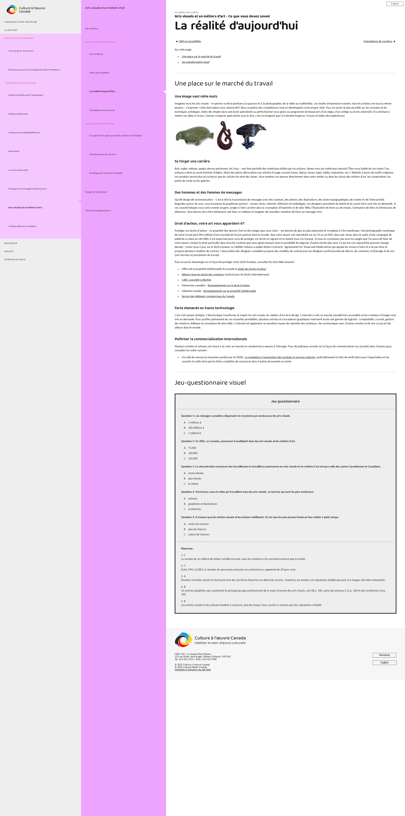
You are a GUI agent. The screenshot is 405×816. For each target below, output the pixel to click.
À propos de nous (14, 259)
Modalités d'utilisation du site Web (193, 670)
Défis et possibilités (99, 73)
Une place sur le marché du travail (201, 56)
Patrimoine (13, 151)
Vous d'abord (96, 54)
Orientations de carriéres (102, 110)
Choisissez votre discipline (20, 22)
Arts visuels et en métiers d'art (25, 208)
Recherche (10, 243)
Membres (384, 655)
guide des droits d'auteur (252, 269)
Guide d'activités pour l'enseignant (25, 95)
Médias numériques (18, 114)
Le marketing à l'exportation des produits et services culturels (280, 357)
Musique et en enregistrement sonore (27, 189)
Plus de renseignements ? (98, 211)
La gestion (10, 30)
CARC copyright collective (196, 280)
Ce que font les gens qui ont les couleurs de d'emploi (115, 136)
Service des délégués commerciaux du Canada (208, 296)
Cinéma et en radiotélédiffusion (24, 133)
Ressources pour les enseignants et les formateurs (34, 70)
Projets (9, 251)
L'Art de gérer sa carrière (21, 51)
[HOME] (40, 11)
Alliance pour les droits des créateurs (203, 274)
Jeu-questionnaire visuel (195, 62)
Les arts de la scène (18, 170)
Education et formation (18, 38)
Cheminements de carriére (102, 154)
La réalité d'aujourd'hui (102, 91)
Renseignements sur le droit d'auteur (229, 285)
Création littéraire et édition (22, 226)
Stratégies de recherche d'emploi (106, 173)
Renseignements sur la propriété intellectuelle (229, 291)
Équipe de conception (96, 192)
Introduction (91, 29)
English (395, 3)
